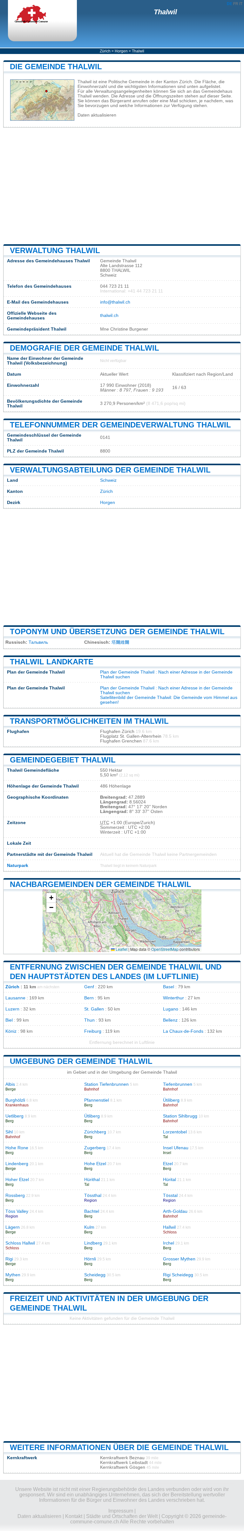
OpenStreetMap (165, 949)
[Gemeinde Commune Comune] (36, 15)
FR (235, 4)
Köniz (11, 1031)
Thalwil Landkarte (51, 661)
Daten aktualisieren (97, 115)
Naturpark (17, 865)
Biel (9, 1020)
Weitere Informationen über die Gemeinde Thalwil (119, 1447)
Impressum (120, 1511)
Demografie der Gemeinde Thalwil (84, 348)
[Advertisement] (122, 185)
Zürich (105, 51)
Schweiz (108, 480)
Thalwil (165, 12)
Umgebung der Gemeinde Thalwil (81, 1061)
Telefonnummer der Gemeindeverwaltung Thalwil (120, 424)
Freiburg (92, 1031)
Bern (89, 998)
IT (240, 4)
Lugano (170, 1009)
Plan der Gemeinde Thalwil (127, 672)
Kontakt (73, 1516)
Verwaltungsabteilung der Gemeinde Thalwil (110, 470)
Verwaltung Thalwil (55, 250)
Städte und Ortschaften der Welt (122, 1516)
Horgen (121, 51)
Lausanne (15, 998)
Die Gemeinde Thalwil (56, 66)
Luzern (12, 1009)
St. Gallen (94, 1009)
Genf (89, 986)
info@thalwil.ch (115, 302)
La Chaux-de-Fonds (183, 1031)
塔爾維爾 (120, 642)
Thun (89, 1020)
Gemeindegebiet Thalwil (63, 759)
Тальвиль (38, 642)
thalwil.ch (109, 315)
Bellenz (170, 1020)
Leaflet (121, 949)
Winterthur (173, 998)
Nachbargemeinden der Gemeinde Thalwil (100, 884)
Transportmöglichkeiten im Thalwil (89, 721)
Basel (168, 986)
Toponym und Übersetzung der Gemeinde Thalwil (117, 631)
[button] (51, 898)
